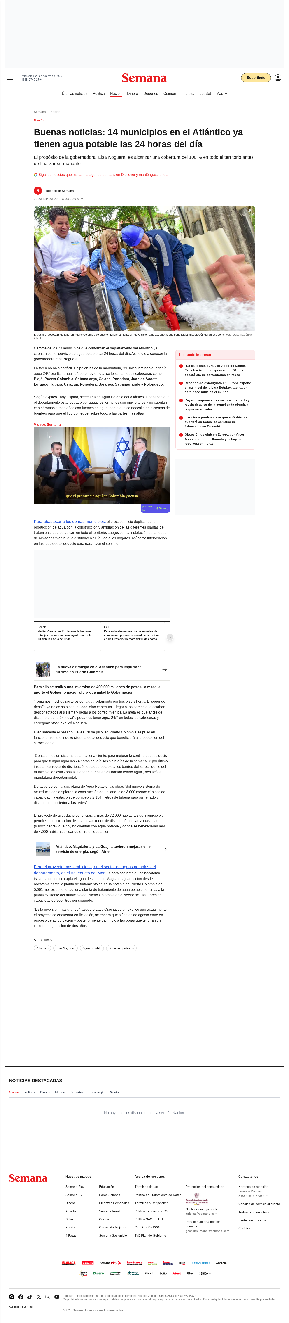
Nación (55, 112)
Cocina (104, 1219)
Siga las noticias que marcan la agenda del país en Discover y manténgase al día (103, 175)
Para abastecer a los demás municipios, (70, 521)
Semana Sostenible (113, 1235)
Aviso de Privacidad (26, 1307)
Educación (106, 1186)
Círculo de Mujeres (112, 1227)
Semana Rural (109, 1211)
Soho (69, 1219)
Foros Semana (109, 1195)
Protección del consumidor (205, 1186)
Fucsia (70, 1227)
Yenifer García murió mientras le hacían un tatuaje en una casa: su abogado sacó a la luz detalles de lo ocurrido (65, 635)
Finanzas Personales (114, 1203)
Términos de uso (147, 1186)
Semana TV (73, 1195)
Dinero (70, 1203)
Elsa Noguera (65, 948)
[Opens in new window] (20, 1297)
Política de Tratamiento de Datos (158, 1195)
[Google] (11, 1297)
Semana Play (74, 1186)
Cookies (244, 1228)
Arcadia (70, 1211)
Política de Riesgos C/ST (152, 1211)
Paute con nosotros (252, 1220)
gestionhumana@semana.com (207, 1231)
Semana (40, 112)
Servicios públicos (121, 948)
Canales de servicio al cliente (259, 1204)
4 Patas (70, 1235)
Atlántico (42, 948)
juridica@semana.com (201, 1213)
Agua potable (91, 948)
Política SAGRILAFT (149, 1219)
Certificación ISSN (147, 1227)
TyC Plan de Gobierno (150, 1235)
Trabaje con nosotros (253, 1212)
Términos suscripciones (151, 1203)
